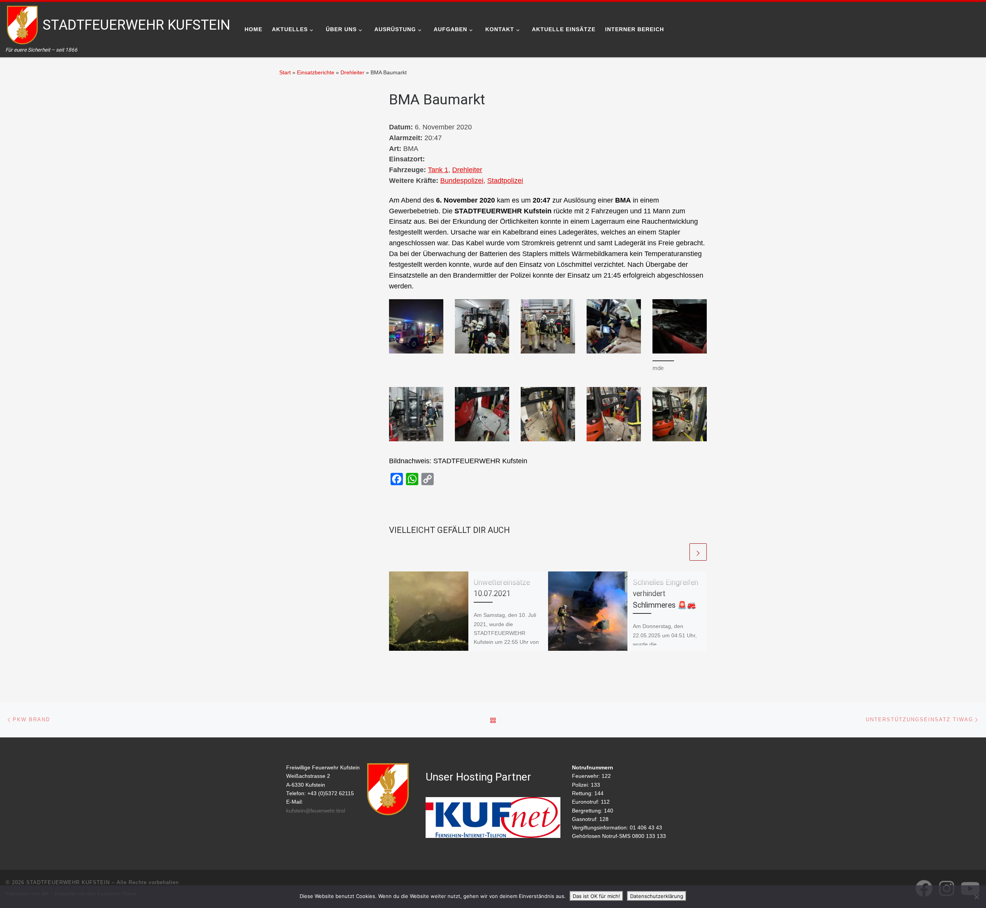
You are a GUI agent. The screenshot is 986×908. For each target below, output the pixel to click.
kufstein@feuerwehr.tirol (315, 811)
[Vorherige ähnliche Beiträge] (679, 552)
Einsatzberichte (315, 72)
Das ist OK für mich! (596, 896)
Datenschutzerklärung (656, 896)
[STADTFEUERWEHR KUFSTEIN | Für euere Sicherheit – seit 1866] (23, 24)
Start (285, 72)
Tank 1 (438, 170)
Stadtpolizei (505, 180)
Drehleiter (352, 72)
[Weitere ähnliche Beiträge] (698, 552)
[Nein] (976, 897)
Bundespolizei (461, 180)
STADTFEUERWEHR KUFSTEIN (68, 882)
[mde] (679, 326)
